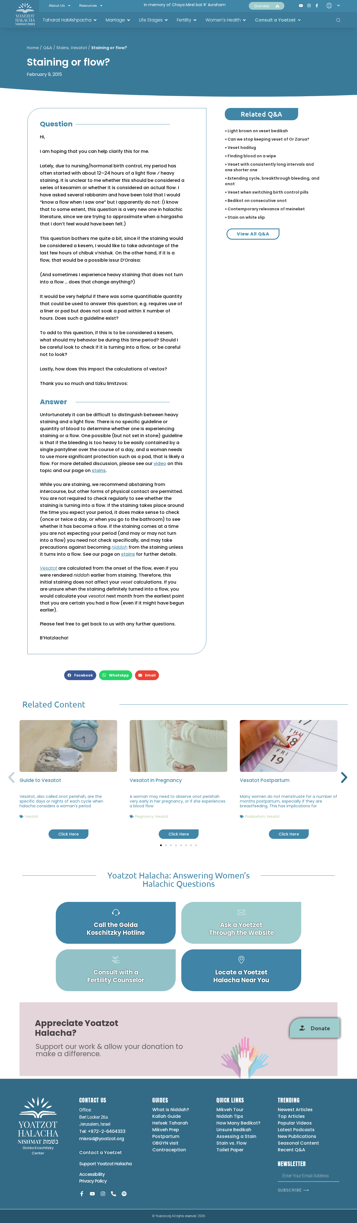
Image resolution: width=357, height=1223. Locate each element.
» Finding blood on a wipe (250, 156)
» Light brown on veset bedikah (256, 131)
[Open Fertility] (195, 20)
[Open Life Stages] (166, 20)
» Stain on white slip (245, 217)
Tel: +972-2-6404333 (102, 1131)
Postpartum (255, 816)
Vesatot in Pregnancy (156, 780)
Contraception (169, 1150)
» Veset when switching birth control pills (266, 192)
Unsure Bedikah (233, 1129)
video (160, 463)
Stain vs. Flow (232, 1143)
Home (33, 47)
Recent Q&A (291, 1150)
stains (99, 470)
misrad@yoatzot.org (101, 1138)
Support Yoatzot (96, 1164)
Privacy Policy (93, 1181)
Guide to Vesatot (40, 780)
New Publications (297, 1136)
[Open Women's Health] (244, 20)
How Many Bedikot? (238, 1123)
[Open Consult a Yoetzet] (299, 20)
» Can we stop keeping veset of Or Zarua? (267, 139)
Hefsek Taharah (170, 1123)
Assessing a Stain (236, 1136)
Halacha (123, 1164)
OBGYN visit (165, 1143)
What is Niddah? (170, 1109)
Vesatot (79, 47)
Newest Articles (295, 1109)
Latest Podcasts (296, 1129)
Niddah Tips (229, 1116)
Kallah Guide (166, 1116)
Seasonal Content (298, 1143)
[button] (80, 675)
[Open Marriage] (128, 20)
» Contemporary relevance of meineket (265, 209)
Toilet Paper (229, 1150)
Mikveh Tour (229, 1109)
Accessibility (92, 1174)
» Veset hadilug (240, 147)
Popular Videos (295, 1123)
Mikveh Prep (165, 1129)
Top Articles (291, 1116)
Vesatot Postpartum (265, 780)
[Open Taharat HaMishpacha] (95, 20)
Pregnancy (144, 816)
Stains (62, 47)
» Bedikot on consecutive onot (256, 200)
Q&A (47, 47)
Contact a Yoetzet (100, 1152)
